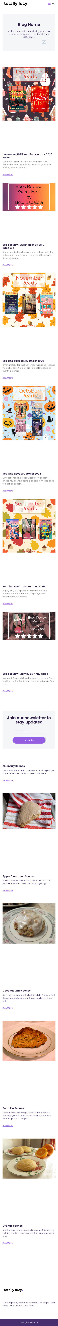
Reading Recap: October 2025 (22, 473)
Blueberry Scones (14, 766)
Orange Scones (13, 1226)
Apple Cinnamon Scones (18, 876)
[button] (49, 3)
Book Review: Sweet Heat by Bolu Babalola (23, 246)
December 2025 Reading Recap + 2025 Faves (27, 156)
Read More (8, 175)
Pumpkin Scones (13, 1108)
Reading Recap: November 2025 (23, 361)
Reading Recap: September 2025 (24, 586)
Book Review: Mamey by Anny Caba (25, 674)
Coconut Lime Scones (17, 990)
